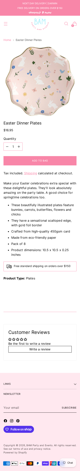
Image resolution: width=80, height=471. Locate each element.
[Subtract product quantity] (7, 146)
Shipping (30, 173)
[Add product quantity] (18, 146)
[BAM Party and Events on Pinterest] (18, 421)
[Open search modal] (66, 24)
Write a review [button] (39, 349)
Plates (30, 278)
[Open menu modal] (6, 24)
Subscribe (69, 407)
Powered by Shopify (15, 452)
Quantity (9, 139)
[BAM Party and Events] (40, 23)
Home (7, 39)
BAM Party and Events (39, 445)
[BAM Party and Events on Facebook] (5, 421)
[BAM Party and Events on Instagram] (12, 421)
